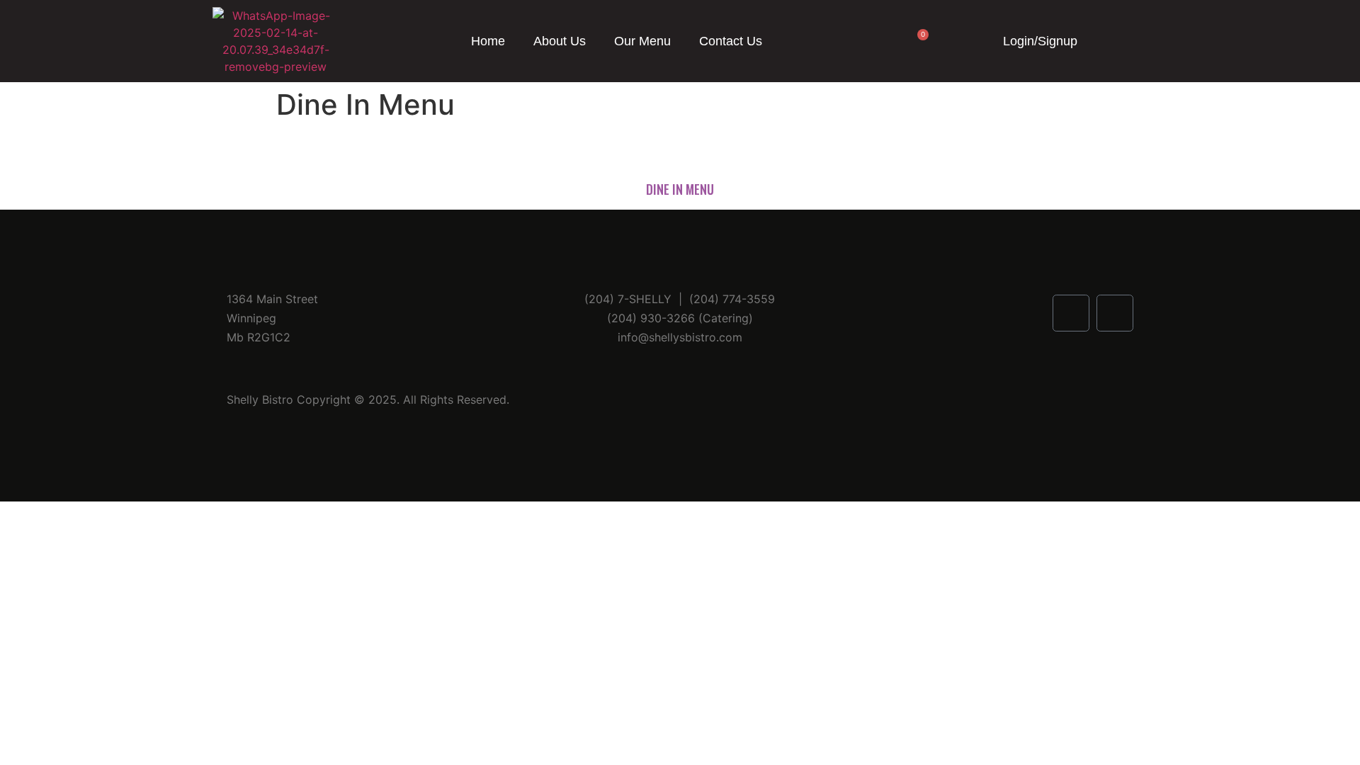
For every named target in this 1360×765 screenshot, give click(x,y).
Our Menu (642, 41)
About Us (559, 41)
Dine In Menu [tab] (680, 189)
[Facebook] (1071, 313)
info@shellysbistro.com (680, 337)
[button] (1109, 41)
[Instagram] (1114, 313)
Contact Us (730, 41)
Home (488, 41)
